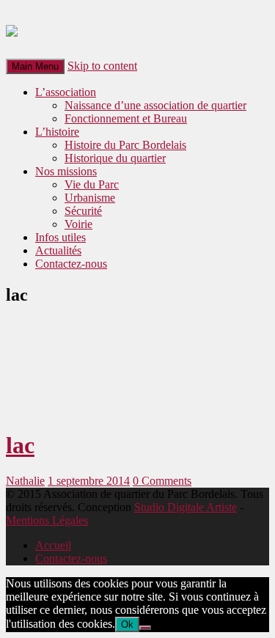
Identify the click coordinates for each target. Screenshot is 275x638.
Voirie (78, 224)
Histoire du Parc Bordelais (125, 145)
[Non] (145, 628)
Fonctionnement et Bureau (126, 118)
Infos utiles (60, 237)
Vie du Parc (92, 184)
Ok (127, 624)
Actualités (58, 250)
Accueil (53, 545)
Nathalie (25, 480)
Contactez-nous (71, 263)
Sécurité (83, 211)
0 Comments (162, 480)
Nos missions (66, 171)
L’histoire (57, 131)
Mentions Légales (47, 520)
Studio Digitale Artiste (185, 507)
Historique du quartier (115, 158)
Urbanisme (90, 197)
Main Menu (35, 66)
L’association (65, 92)
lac (20, 445)
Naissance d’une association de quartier (155, 105)
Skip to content (102, 65)
